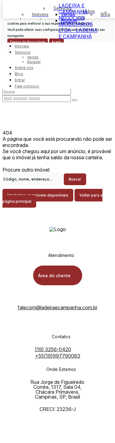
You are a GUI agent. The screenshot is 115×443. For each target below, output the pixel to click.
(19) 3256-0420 (53, 349)
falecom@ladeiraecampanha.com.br (58, 307)
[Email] (57, 332)
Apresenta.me (17, 437)
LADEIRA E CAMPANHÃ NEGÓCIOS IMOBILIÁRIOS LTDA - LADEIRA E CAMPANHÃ (78, 20)
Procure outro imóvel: (26, 170)
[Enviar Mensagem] (74, 100)
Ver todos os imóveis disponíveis (37, 195)
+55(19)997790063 (57, 356)
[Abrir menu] (7, 35)
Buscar (75, 179)
